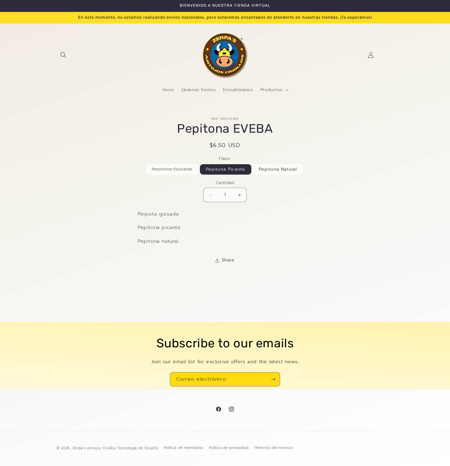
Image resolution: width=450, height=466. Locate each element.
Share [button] (228, 260)
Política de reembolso (184, 447)
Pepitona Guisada (175, 170)
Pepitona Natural (278, 169)
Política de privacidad (228, 447)
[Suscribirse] (273, 379)
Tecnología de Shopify (138, 448)
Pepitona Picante (225, 169)
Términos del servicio (273, 447)
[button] (63, 55)
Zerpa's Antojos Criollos (94, 448)
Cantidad (225, 183)
